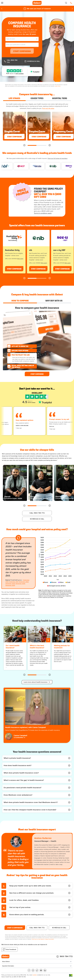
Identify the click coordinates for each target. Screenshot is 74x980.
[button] (22, 39)
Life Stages (14, 98)
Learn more (57, 86)
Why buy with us (53, 300)
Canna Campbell (20, 735)
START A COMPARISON (14, 928)
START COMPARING (22, 51)
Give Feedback (11, 949)
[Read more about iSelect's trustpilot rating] (37, 397)
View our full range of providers (57, 158)
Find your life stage (48, 108)
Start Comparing (14, 136)
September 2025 (10, 585)
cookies (34, 975)
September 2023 (10, 583)
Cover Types (37, 98)
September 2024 (20, 583)
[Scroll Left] (24, 145)
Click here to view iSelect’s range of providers (43, 939)
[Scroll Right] (49, 145)
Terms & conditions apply (43, 213)
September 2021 (13, 581)
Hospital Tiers (59, 98)
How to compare (20, 300)
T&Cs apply (20, 258)
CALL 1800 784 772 (37, 513)
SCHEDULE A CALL (37, 519)
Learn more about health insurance (35, 682)
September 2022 (23, 581)
